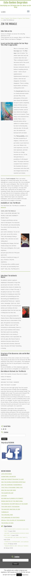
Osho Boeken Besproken (15, 2)
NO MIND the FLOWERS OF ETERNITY (12, 498)
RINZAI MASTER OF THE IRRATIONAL (12, 501)
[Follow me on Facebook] (5, 12)
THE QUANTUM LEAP (7, 493)
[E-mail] (3, 12)
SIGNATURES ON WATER (8, 476)
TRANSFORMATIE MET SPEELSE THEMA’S (16, 546)
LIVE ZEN (4, 495)
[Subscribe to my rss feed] (2, 12)
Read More (25, 575)
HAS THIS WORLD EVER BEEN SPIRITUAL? (13, 482)
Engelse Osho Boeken (11, 18)
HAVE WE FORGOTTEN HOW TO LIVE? (12, 479)
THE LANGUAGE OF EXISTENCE (10, 517)
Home (2, 18)
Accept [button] (19, 574)
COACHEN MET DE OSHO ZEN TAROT (15, 537)
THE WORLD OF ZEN (7, 523)
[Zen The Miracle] (7, 111)
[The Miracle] (25, 312)
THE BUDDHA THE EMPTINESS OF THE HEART (14, 504)
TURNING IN (4, 512)
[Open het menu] (28, 11)
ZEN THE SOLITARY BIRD (8, 490)
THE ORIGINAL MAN (7, 515)
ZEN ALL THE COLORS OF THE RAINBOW (13, 520)
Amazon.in (3, 207)
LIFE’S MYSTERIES (6, 474)
